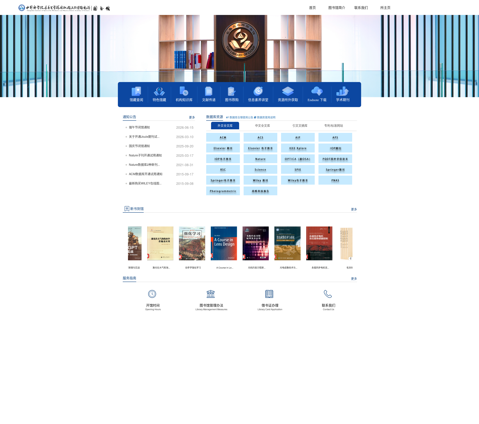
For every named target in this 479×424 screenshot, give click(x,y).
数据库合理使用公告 (241, 117)
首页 (312, 7)
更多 (192, 117)
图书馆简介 (336, 7)
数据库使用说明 (265, 117)
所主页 (385, 7)
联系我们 (361, 7)
